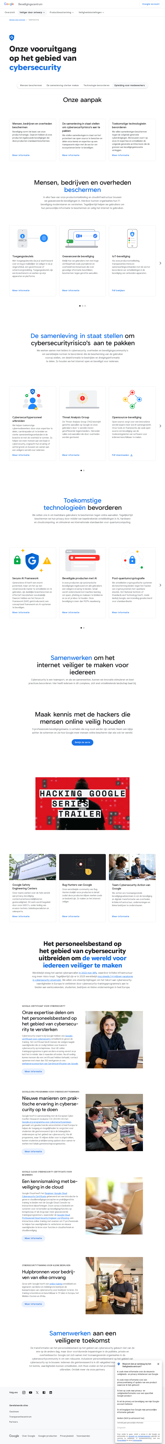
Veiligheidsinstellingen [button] (90, 12)
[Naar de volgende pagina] (160, 263)
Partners (13, 1422)
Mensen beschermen (31, 85)
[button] (82, 803)
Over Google (28, 1436)
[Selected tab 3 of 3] (85, 306)
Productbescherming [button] (60, 12)
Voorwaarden (83, 1436)
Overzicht (10, 12)
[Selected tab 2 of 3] (82, 306)
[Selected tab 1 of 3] (80, 306)
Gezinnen (14, 1411)
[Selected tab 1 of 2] (81, 470)
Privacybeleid (66, 1436)
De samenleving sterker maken (63, 85)
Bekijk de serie (82, 742)
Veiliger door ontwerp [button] (31, 12)
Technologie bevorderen (97, 85)
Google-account (150, 4)
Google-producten (47, 1436)
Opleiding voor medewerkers (129, 85)
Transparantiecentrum (20, 1417)
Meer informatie (33, 1071)
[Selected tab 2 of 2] (83, 470)
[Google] (14, 1436)
